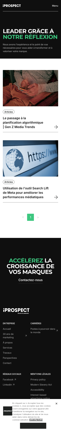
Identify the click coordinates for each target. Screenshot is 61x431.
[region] (30, 415)
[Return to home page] (12, 5)
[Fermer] (56, 403)
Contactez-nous (30, 280)
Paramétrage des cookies (33, 425)
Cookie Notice (36, 420)
